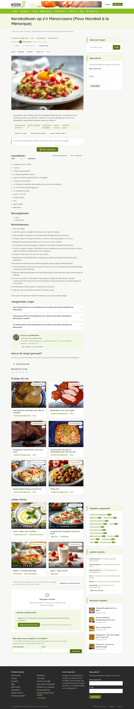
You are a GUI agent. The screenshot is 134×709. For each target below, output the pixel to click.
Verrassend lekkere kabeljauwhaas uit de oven (105, 618)
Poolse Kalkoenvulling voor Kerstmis (27, 489)
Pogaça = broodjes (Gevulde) (24, 571)
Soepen (113, 524)
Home (15, 11)
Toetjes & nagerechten (20, 534)
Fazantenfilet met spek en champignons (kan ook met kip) (63, 451)
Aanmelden (76, 651)
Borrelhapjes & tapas (97, 530)
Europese (57, 128)
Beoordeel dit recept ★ (38, 133)
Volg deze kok (44, 46)
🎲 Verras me (92, 11)
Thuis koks (41, 678)
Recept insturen (17, 693)
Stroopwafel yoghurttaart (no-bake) (106, 609)
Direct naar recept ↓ (21, 133)
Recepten (24, 11)
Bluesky (103, 706)
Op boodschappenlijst (60, 155)
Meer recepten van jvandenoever (33, 347)
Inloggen (107, 4)
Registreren (117, 4)
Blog (81, 11)
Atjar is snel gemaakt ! (103, 627)
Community (41, 698)
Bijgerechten (54, 536)
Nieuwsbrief (15, 690)
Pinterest (30, 52)
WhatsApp (21, 52)
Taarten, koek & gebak (30, 574)
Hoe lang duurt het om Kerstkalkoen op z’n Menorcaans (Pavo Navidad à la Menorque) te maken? (42, 317)
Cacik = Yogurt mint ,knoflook (24, 531)
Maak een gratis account (29, 625)
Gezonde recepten (108, 542)
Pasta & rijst (113, 536)
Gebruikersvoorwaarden (46, 684)
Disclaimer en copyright (45, 687)
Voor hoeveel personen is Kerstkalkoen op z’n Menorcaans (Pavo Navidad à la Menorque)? (43, 308)
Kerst (32, 38)
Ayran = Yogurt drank (58, 571)
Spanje (64, 128)
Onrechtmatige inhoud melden (45, 694)
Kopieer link (39, 52)
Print (48, 52)
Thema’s (72, 11)
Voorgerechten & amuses (36, 534)
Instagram (111, 706)
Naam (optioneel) (18, 647)
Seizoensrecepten (53, 38)
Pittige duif (54, 489)
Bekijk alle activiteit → (97, 590)
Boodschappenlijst (18, 696)
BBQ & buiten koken (97, 536)
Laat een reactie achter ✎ (58, 133)
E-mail (43, 647)
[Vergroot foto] (14, 107)
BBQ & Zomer (46, 11)
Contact (14, 678)
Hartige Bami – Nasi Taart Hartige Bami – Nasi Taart (107, 636)
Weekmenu (41, 675)
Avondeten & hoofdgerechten (20, 38)
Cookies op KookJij (43, 681)
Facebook (120, 706)
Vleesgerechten (110, 518)
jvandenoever (34, 335)
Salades (94, 542)
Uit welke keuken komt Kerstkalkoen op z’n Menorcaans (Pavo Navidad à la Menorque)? (42, 326)
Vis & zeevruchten (97, 527)
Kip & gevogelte (41, 38)
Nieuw (35, 11)
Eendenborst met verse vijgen (62, 410)
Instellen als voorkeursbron (70, 583)
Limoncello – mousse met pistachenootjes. (105, 645)
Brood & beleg (64, 536)
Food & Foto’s (60, 11)
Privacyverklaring (43, 690)
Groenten (94, 539)
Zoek (116, 47)
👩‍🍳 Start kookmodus (47, 149)
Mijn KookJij (15, 687)
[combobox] (100, 47)
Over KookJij (15, 675)
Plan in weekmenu (76, 155)
